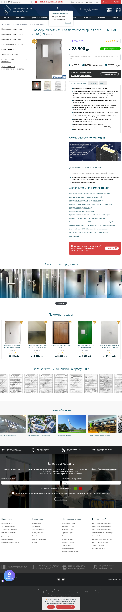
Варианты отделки (7, 539)
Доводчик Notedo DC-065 (77, 225)
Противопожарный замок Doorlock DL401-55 (83, 211)
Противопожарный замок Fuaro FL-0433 (82, 215)
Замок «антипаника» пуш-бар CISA (103, 222)
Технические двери (98, 545)
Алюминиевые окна (68, 548)
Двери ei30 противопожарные (101, 526)
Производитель (36, 523)
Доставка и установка (8, 526)
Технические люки (67, 545)
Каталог (6, 18)
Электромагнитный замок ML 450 (102, 204)
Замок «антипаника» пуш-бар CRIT (80, 222)
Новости (101, 18)
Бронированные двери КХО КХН (102, 539)
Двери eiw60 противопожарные (102, 536)
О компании (87, 18)
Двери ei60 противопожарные (101, 523)
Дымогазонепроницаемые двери (102, 532)
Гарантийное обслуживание (10, 542)
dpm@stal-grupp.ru (114, 579)
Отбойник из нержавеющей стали (79, 204)
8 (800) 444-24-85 (114, 11)
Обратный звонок (109, 74)
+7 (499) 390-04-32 (113, 9)
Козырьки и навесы (68, 542)
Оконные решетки (67, 536)
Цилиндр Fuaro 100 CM (103, 193)
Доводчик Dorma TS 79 (94, 225)
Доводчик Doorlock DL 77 (77, 229)
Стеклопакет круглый (96, 200)
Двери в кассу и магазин (100, 542)
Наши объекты (36, 536)
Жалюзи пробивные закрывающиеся (98, 229)
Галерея (61, 303)
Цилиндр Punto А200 (75, 193)
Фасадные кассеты (68, 526)
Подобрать (110, 248)
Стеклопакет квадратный (94, 197)
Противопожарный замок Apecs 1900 (81, 207)
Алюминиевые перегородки (70, 551)
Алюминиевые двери (98, 548)
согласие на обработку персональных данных (93, 493)
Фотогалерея (20, 18)
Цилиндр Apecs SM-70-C (76, 197)
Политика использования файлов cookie (61, 594)
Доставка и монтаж (39, 18)
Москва (62, 8)
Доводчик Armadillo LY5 (109, 225)
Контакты (115, 18)
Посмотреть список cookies (65, 607)
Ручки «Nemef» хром (75, 218)
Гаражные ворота (67, 532)
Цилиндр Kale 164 (89, 193)
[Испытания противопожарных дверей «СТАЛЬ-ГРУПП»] (36, 85)
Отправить (61, 499)
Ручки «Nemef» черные (103, 215)
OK (51, 607)
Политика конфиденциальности (61, 596)
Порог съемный (74, 236)
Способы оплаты (6, 523)
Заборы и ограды (67, 539)
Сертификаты (36, 526)
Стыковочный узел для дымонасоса (80, 232)
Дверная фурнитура (7, 536)
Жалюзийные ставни (68, 523)
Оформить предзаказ (110, 49)
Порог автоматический (101, 232)
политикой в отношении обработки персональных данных (51, 493)
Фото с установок (37, 532)
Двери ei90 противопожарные (101, 529)
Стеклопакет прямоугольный (78, 200)
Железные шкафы (67, 529)
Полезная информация (39, 539)
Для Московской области (9, 529)
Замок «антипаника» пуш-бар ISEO (94, 218)
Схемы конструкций (38, 529)
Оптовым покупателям (8, 532)
